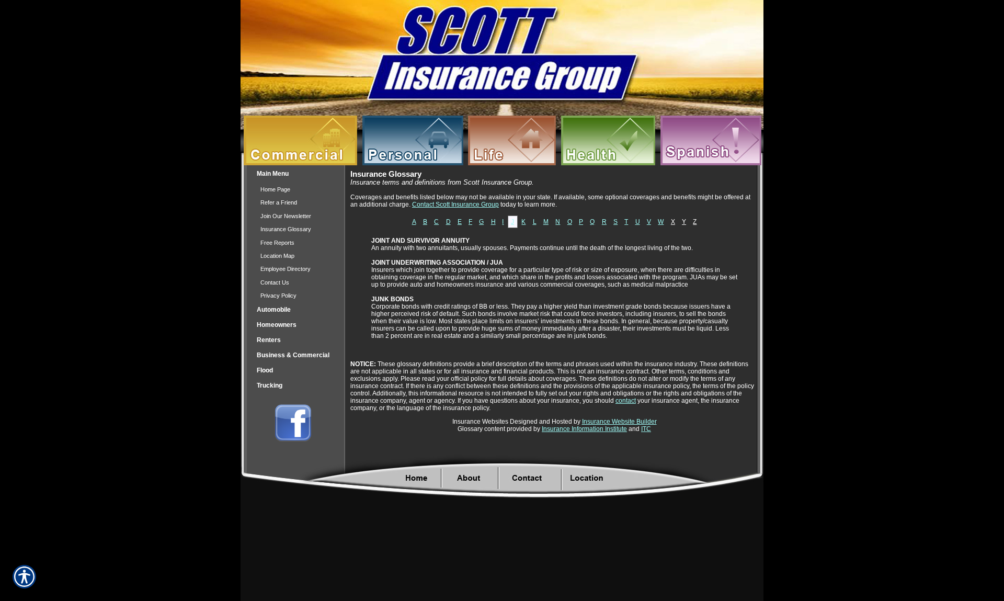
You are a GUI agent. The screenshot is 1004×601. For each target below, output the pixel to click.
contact (625, 400)
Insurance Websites (480, 421)
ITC (646, 429)
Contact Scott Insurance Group (455, 204)
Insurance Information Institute (584, 429)
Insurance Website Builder (619, 421)
